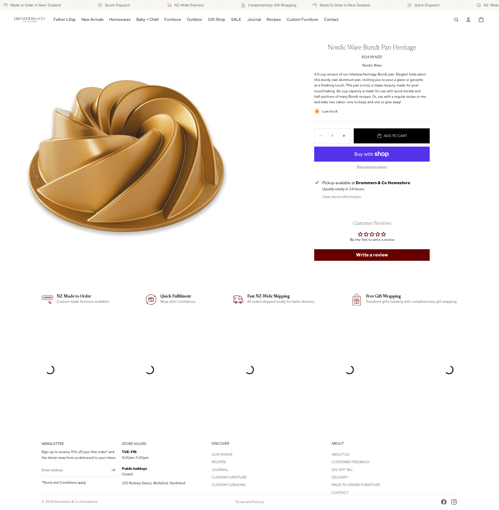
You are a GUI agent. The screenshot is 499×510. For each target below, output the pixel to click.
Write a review (372, 255)
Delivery (340, 477)
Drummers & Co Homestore (76, 501)
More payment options (372, 167)
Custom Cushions (228, 485)
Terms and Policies (249, 502)
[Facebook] (443, 501)
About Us (340, 454)
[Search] (456, 19)
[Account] (468, 19)
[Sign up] (113, 470)
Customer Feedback (350, 462)
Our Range (222, 454)
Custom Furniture (229, 477)
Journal (220, 469)
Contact (340, 492)
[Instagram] (453, 501)
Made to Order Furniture (356, 485)
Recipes (219, 462)
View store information (341, 196)
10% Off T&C (342, 469)
